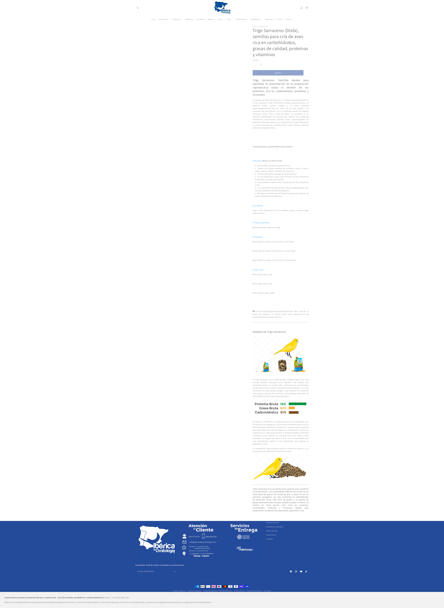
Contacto (269, 539)
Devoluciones (271, 535)
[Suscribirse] (174, 571)
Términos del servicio (225, 591)
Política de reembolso (194, 591)
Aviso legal (267, 591)
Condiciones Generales (274, 527)
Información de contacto (254, 591)
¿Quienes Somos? (272, 523)
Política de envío (239, 591)
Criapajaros (181, 591)
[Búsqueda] (137, 7)
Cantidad (256, 60)
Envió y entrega (272, 531)
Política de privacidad (210, 591)
